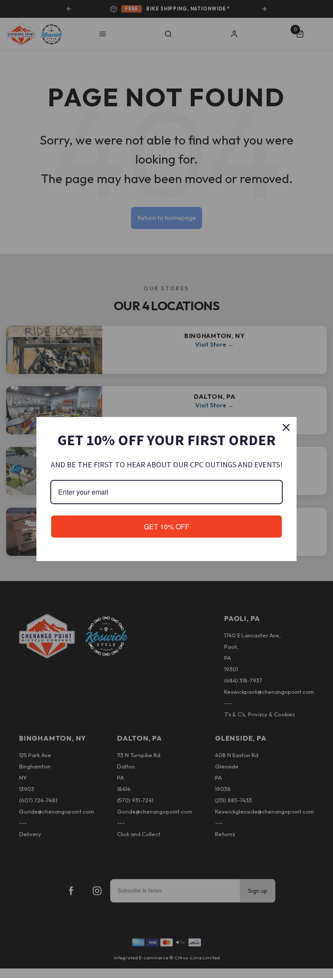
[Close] (286, 427)
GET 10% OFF (166, 527)
